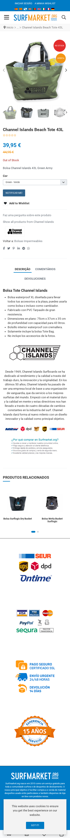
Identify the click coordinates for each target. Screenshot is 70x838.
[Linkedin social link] (18, 248)
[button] (63, 18)
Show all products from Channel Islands (28, 222)
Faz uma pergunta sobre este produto (27, 215)
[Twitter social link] (8, 248)
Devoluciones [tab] (35, 278)
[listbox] (35, 182)
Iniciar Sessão (23, 3)
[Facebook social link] (4, 248)
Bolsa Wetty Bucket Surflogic (52, 520)
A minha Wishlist (45, 3)
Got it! (35, 825)
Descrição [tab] (22, 269)
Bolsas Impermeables (28, 241)
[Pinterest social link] (13, 248)
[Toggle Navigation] (6, 17)
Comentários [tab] (45, 269)
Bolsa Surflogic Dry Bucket (17, 518)
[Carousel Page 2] (38, 532)
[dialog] (35, 816)
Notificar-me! (14, 192)
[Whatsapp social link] (28, 248)
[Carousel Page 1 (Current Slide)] (33, 532)
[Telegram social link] (23, 248)
